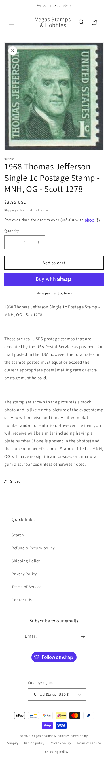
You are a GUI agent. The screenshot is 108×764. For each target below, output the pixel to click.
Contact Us (22, 599)
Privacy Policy (24, 573)
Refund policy (34, 743)
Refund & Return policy (33, 547)
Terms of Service (27, 586)
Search (18, 534)
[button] (11, 22)
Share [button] (15, 481)
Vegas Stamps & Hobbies (50, 736)
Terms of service (89, 743)
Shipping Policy (26, 560)
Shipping (10, 210)
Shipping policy (57, 752)
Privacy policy (60, 743)
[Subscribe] (82, 636)
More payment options (54, 293)
